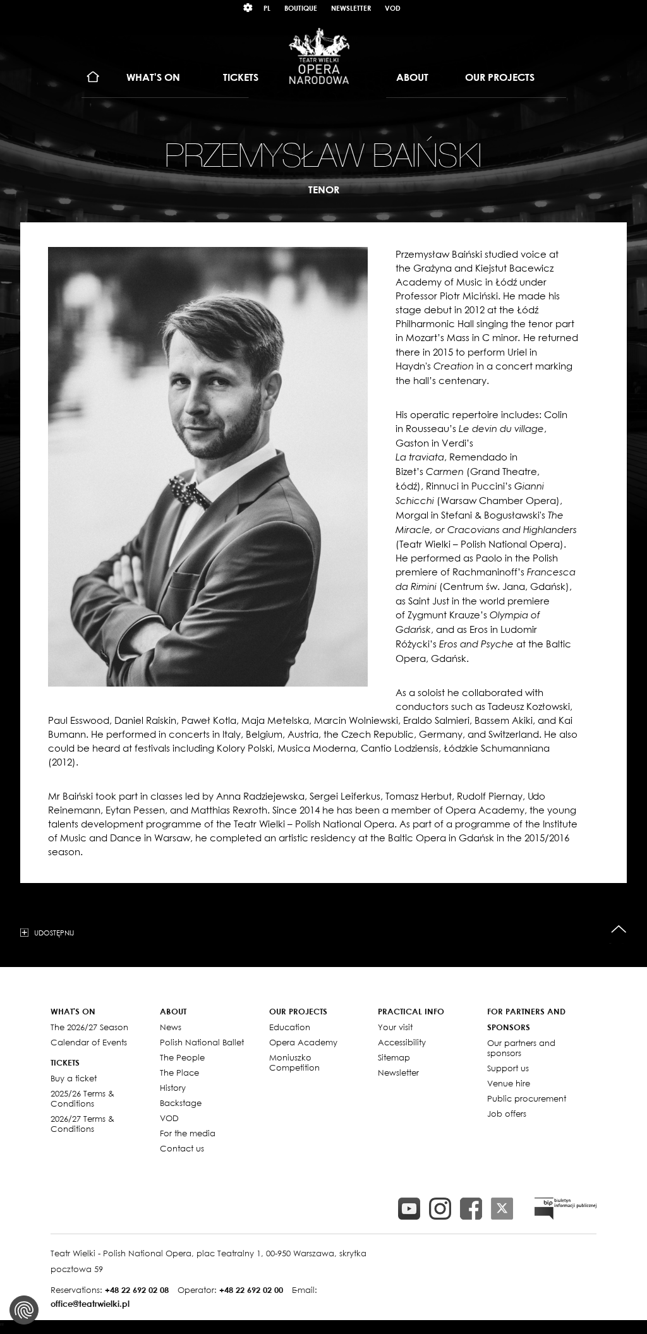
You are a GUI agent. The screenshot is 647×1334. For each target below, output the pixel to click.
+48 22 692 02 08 (137, 1290)
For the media (187, 1133)
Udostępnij (54, 932)
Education (289, 1027)
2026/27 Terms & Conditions (82, 1124)
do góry (619, 929)
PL (266, 8)
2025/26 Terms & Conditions (82, 1098)
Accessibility (402, 1042)
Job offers (506, 1114)
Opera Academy (303, 1042)
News (170, 1027)
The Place (179, 1072)
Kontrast (248, 8)
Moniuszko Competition (294, 1062)
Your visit (395, 1027)
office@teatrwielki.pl (90, 1304)
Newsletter (351, 8)
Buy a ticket (74, 1078)
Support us (508, 1068)
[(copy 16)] (440, 1209)
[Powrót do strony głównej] (319, 55)
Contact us (182, 1148)
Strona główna (93, 77)
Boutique (300, 8)
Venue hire (508, 1083)
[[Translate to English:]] (565, 1209)
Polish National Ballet (202, 1042)
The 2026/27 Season (89, 1027)
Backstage (181, 1103)
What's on (153, 77)
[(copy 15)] (409, 1209)
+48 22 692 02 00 (251, 1290)
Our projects (500, 77)
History (173, 1088)
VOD (393, 8)
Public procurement (526, 1098)
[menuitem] (93, 77)
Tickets (240, 77)
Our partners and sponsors (521, 1048)
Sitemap (394, 1057)
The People (182, 1057)
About (412, 77)
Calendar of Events (89, 1042)
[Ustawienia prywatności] (24, 1310)
